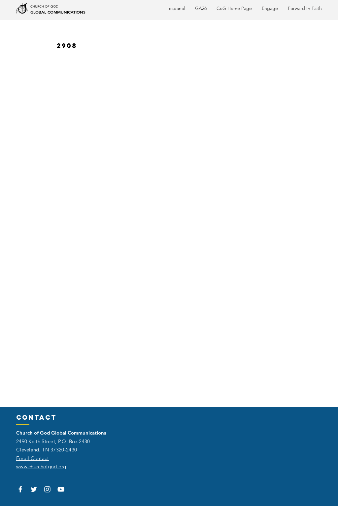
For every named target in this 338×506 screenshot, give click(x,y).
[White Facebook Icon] (20, 489)
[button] (305, 8)
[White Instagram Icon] (47, 489)
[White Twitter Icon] (34, 489)
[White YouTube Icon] (61, 489)
